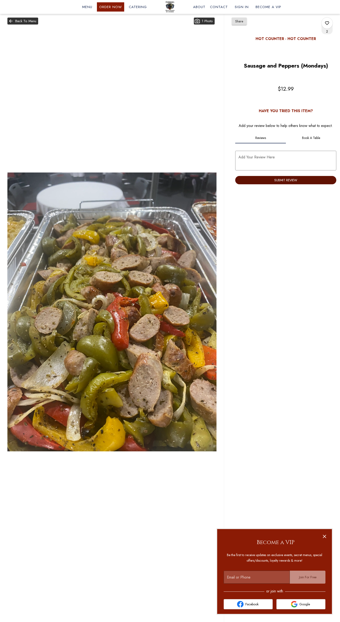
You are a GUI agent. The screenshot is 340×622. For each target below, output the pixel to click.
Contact (219, 6)
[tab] (260, 137)
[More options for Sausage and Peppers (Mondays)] (327, 23)
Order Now (110, 6)
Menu (87, 6)
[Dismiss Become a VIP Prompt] (324, 536)
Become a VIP (268, 6)
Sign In (242, 6)
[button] (22, 21)
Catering (138, 6)
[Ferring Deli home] (170, 7)
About (199, 6)
